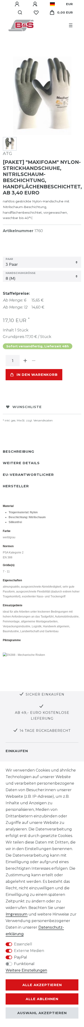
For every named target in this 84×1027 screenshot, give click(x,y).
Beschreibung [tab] (18, 451)
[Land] (52, 4)
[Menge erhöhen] (25, 360)
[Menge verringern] (33, 360)
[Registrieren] (35, 4)
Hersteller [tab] (16, 486)
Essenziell (23, 944)
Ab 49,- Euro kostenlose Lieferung (42, 716)
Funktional (24, 964)
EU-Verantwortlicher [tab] (28, 475)
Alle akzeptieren (42, 985)
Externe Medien (29, 950)
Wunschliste (27, 407)
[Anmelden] (17, 4)
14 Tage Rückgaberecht (45, 731)
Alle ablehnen (42, 999)
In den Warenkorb (37, 375)
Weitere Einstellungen (26, 970)
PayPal (20, 957)
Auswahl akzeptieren (42, 1013)
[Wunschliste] (36, 12)
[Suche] (20, 12)
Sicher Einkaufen (45, 694)
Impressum (17, 914)
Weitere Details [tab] (21, 463)
